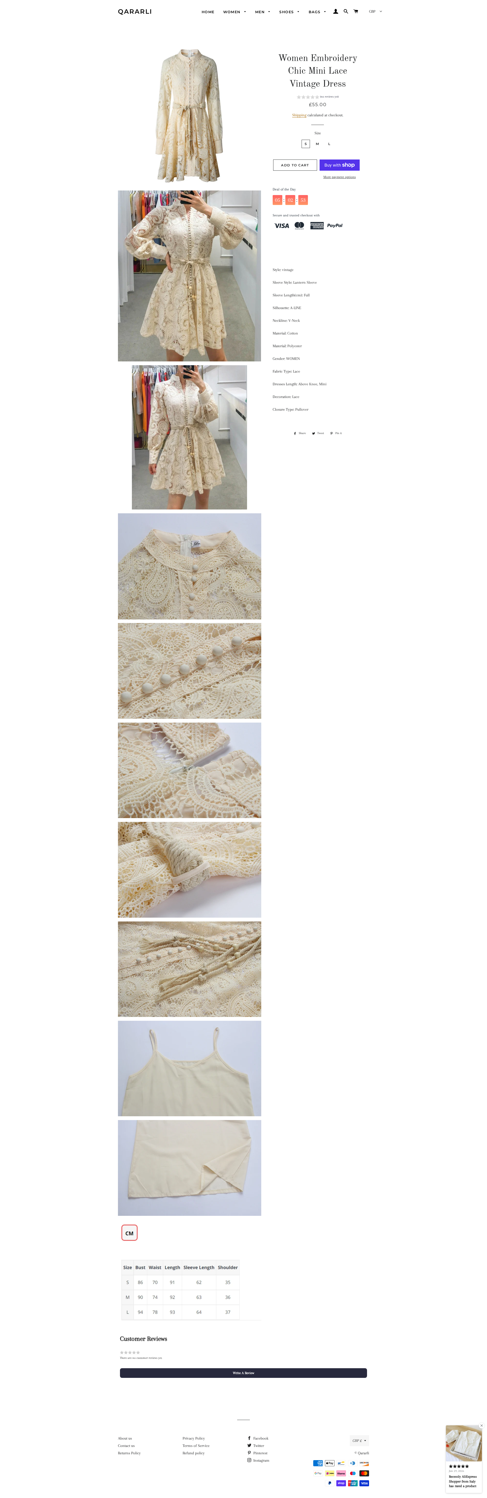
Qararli (135, 11)
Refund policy (194, 1453)
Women (232, 12)
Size (318, 133)
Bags (315, 12)
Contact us (126, 1445)
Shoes (287, 12)
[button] (318, 97)
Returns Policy (129, 1453)
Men (260, 12)
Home (208, 12)
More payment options (339, 177)
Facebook (260, 1438)
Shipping (299, 115)
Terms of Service (196, 1445)
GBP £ (357, 1440)
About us (125, 1438)
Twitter (258, 1445)
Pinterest (259, 1453)
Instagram (260, 1460)
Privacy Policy (194, 1438)
